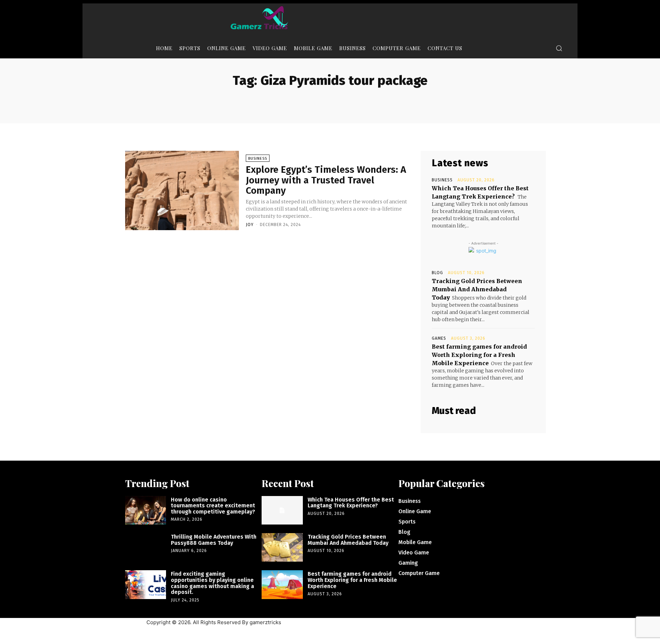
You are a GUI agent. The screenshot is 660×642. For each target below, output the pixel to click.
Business (257, 158)
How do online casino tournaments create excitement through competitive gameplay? (213, 505)
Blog (437, 273)
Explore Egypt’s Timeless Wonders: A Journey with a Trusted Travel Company (326, 180)
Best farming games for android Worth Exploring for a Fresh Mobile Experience (479, 355)
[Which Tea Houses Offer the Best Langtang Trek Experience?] (282, 510)
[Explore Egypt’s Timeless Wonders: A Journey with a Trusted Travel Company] (182, 190)
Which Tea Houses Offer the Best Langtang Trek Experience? (351, 502)
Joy (250, 224)
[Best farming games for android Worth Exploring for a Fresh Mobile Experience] (282, 584)
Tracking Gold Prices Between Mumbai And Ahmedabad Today (477, 289)
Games (439, 338)
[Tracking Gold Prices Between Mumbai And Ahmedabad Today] (282, 547)
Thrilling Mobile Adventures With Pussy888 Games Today (213, 539)
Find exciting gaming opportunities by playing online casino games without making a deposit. (212, 583)
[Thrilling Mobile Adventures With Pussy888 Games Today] (145, 547)
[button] (559, 48)
